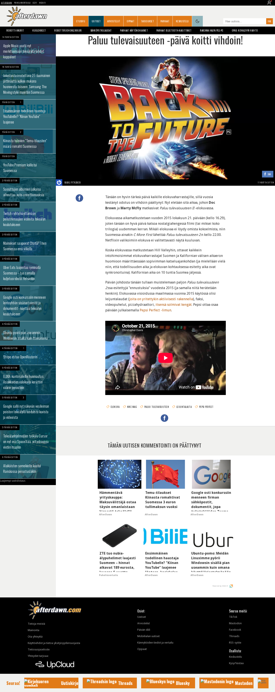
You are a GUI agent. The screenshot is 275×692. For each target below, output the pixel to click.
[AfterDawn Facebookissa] (219, 21)
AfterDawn (6, 2)
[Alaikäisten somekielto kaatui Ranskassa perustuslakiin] (28, 466)
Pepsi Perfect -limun (155, 310)
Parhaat (164, 21)
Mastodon (235, 623)
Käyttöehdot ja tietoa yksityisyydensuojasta (54, 643)
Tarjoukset (147, 21)
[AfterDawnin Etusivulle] (26, 16)
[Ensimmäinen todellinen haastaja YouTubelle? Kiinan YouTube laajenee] (28, 114)
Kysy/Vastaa (236, 663)
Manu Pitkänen (72, 182)
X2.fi (35, 2)
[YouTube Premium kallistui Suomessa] (28, 166)
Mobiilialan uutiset (148, 636)
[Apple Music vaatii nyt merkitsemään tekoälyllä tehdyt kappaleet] (28, 49)
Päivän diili (143, 629)
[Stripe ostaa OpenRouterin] (28, 355)
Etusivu (80, 21)
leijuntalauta (184, 407)
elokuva (115, 407)
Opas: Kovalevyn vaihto (245, 30)
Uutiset (96, 21)
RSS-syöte (235, 642)
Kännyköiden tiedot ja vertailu (155, 642)
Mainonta (33, 630)
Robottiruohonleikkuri (68, 30)
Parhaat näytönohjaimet (134, 30)
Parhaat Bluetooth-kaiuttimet (173, 30)
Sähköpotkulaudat (101, 30)
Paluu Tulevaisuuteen (156, 407)
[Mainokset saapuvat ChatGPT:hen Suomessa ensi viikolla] (28, 244)
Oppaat (130, 21)
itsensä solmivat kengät (174, 305)
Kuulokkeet (39, 30)
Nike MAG (132, 407)
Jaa (269, 174)
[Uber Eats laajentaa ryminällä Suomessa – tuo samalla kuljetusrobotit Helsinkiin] (28, 271)
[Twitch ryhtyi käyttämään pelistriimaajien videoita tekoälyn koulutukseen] (28, 217)
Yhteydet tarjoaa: (38, 655)
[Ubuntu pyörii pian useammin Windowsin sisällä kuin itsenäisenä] (28, 333)
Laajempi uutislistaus (12, 480)
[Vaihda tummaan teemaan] (197, 21)
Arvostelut (113, 21)
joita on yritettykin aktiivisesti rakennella (161, 299)
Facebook (235, 629)
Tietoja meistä (36, 623)
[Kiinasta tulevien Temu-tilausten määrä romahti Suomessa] (28, 141)
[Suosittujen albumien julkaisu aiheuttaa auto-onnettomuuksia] (28, 190)
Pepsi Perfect (206, 407)
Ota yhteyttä (35, 636)
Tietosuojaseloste (39, 649)
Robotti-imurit (15, 30)
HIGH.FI (42, 2)
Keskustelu (182, 21)
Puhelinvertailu (22, 2)
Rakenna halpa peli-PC (211, 30)
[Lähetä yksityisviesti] (86, 182)
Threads (234, 636)
